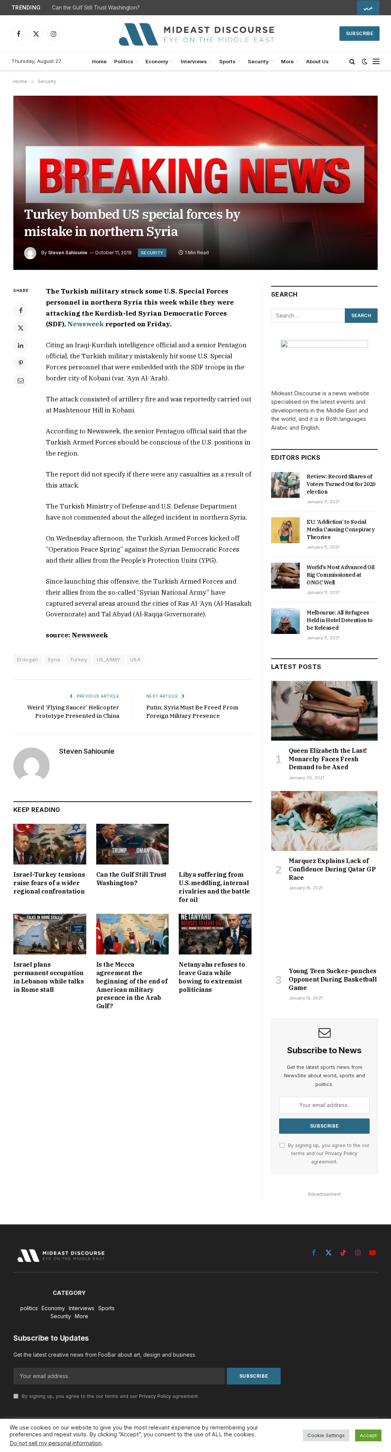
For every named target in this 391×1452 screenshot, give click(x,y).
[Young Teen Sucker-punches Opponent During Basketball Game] (324, 931)
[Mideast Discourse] (195, 33)
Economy (156, 61)
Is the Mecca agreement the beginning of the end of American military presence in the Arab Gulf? (132, 985)
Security (258, 61)
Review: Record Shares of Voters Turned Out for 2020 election (341, 484)
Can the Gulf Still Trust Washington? (96, 8)
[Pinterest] (20, 363)
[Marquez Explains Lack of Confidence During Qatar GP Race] (324, 821)
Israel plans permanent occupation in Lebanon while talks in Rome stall (48, 977)
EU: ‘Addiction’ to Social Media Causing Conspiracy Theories (341, 529)
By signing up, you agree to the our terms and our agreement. (328, 1153)
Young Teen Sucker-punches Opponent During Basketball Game (333, 979)
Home (99, 61)
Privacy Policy (341, 1153)
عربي (368, 7)
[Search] (352, 61)
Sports (227, 61)
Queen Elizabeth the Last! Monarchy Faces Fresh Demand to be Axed (328, 759)
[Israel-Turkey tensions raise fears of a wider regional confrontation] (49, 844)
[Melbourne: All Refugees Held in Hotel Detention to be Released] (285, 621)
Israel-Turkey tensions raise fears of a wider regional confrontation (49, 883)
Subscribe (359, 33)
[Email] (20, 380)
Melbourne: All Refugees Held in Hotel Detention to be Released (340, 620)
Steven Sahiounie (67, 252)
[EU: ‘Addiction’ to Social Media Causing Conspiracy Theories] (285, 530)
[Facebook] (20, 310)
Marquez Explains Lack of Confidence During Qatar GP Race (332, 869)
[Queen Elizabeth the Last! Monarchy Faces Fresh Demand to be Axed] (324, 711)
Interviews (194, 61)
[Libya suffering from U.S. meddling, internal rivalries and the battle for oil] (215, 844)
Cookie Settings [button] (326, 1435)
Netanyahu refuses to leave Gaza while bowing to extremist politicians (212, 977)
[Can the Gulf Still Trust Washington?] (132, 844)
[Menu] (376, 61)
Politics (123, 61)
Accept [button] (368, 1435)
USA (135, 659)
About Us (317, 61)
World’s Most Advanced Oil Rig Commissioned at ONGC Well (340, 575)
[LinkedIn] (20, 345)
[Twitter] (20, 328)
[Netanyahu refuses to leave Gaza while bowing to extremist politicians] (215, 934)
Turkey (78, 659)
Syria (54, 659)
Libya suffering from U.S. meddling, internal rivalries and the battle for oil (214, 887)
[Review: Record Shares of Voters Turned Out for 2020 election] (285, 485)
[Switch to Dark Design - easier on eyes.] (364, 61)
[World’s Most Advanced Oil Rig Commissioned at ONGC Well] (285, 576)
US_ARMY (109, 659)
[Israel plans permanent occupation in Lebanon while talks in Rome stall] (49, 934)
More (287, 61)
